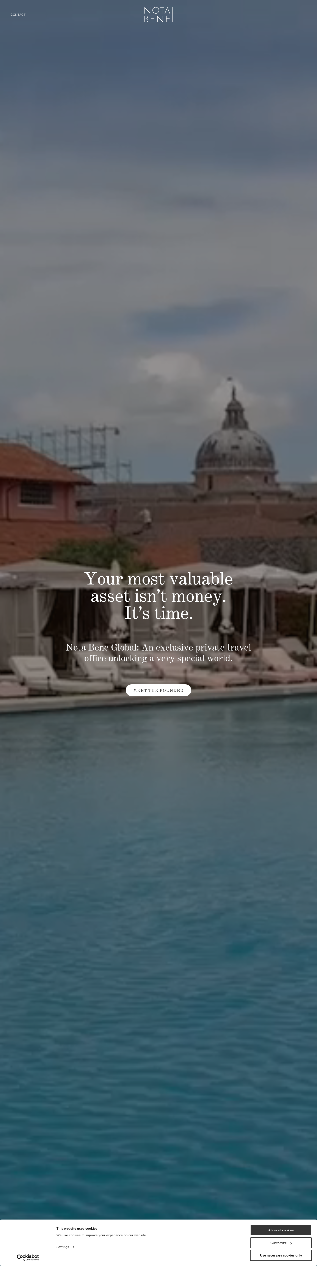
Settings (62, 1247)
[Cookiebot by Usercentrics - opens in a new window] (28, 1257)
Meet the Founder (158, 690)
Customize (278, 1243)
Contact (18, 14)
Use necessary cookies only (281, 1255)
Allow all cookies (281, 1230)
